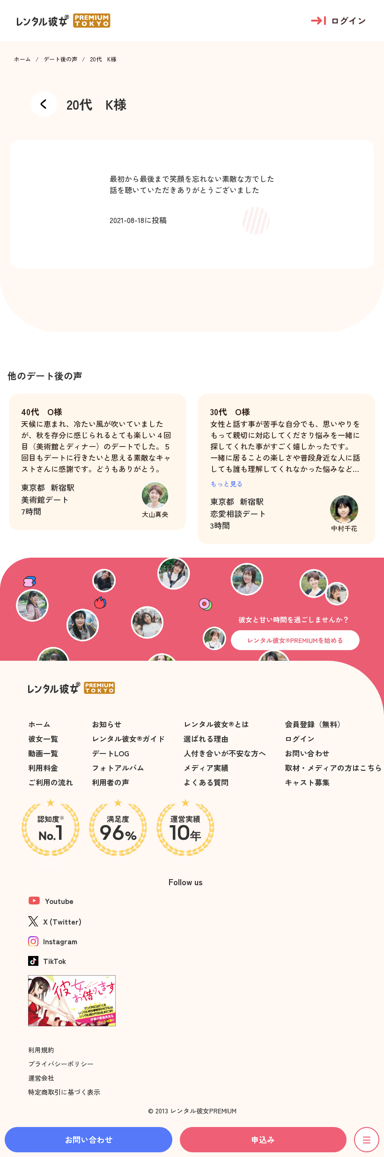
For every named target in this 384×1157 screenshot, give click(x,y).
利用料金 (43, 767)
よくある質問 (206, 782)
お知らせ (107, 724)
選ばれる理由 (206, 738)
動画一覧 (43, 753)
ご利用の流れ (50, 782)
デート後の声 (60, 59)
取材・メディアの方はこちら (333, 767)
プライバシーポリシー (61, 1063)
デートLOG (110, 753)
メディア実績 (206, 767)
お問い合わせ (307, 753)
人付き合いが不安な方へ (225, 753)
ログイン (300, 738)
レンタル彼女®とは (216, 724)
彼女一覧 (43, 738)
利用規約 (41, 1049)
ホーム (22, 59)
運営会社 (41, 1077)
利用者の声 (110, 782)
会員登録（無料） (315, 724)
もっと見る (226, 483)
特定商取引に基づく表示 (64, 1092)
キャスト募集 (307, 782)
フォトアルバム (118, 767)
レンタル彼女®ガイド (128, 738)
